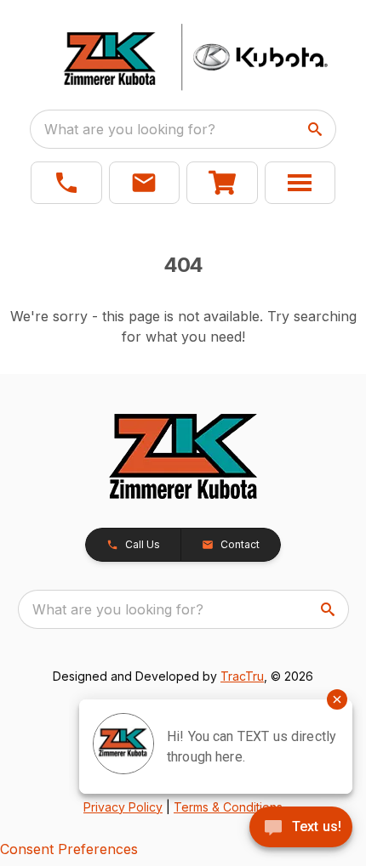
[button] (66, 182)
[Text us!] (301, 828)
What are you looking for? (129, 129)
